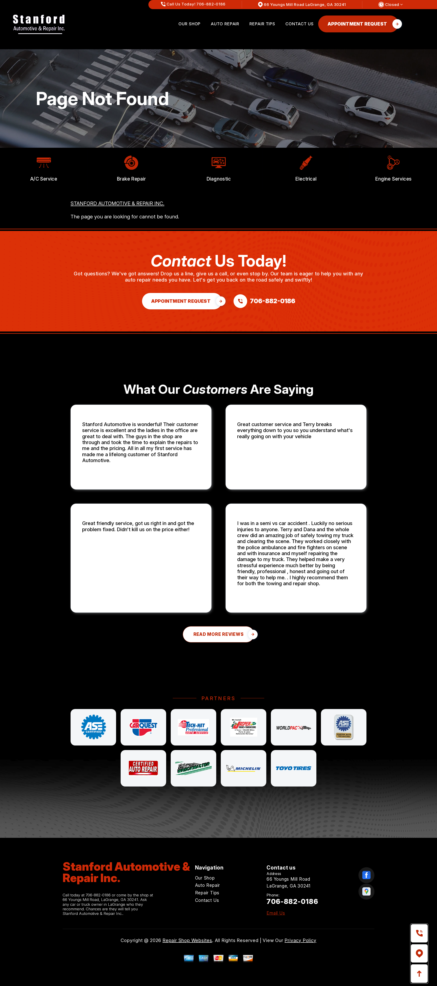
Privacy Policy (300, 940)
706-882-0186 (98, 895)
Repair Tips (262, 23)
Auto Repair (225, 23)
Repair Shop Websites (187, 940)
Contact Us (299, 23)
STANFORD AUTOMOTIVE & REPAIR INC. (117, 203)
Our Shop (189, 23)
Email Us (276, 913)
